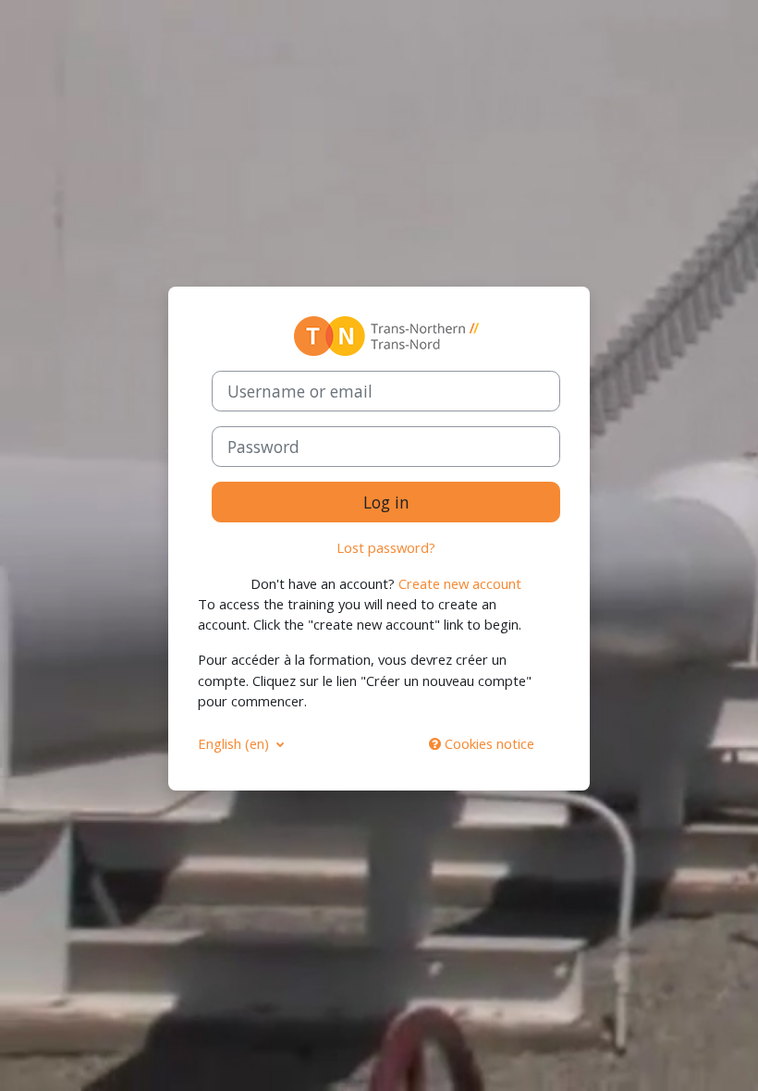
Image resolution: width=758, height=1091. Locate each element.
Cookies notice (487, 743)
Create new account (459, 583)
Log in (386, 502)
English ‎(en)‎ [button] (235, 743)
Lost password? (385, 547)
